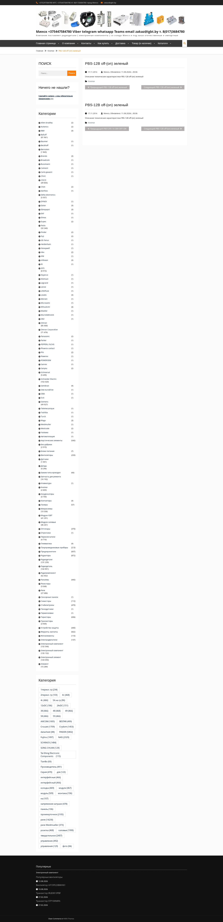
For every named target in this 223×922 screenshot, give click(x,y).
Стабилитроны (47, 605)
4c (66, 694)
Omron (44, 323)
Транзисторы (47, 621)
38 (44, 710)
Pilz (42, 352)
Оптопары (45, 529)
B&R (43, 130)
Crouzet (48, 726)
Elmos (43, 217)
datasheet (48, 732)
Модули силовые (48, 522)
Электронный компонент (52, 644)
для (61, 772)
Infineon (44, 260)
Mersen (44, 299)
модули (65, 788)
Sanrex (44, 364)
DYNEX (44, 201)
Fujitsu (47, 737)
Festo (43, 225)
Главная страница (46, 43)
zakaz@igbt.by (110, 2)
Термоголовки (47, 613)
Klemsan (44, 279)
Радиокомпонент (48, 573)
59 (57, 716)
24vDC (62, 705)
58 (44, 716)
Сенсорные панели (49, 597)
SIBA (43, 393)
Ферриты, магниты (49, 632)
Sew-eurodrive (47, 389)
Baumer (44, 141)
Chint (43, 176)
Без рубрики (46, 444)
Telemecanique (47, 408)
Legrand (44, 283)
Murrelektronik (47, 315)
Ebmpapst (45, 209)
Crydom (66, 726)
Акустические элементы (51, 440)
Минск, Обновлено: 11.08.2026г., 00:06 (120, 72)
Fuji (42, 236)
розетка (47, 830)
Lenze (43, 287)
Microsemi (45, 303)
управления (49, 846)
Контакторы (46, 500)
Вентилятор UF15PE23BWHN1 (50, 885)
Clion (43, 187)
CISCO (43, 180)
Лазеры (44, 504)
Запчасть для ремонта (51, 476)
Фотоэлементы (47, 636)
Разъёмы (45, 579)
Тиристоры (46, 617)
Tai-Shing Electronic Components (51, 755)
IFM (42, 256)
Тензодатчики (47, 609)
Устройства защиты (50, 628)
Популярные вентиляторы (49, 877)
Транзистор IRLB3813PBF (48, 893)
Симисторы (46, 601)
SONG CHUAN (50, 747)
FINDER (66, 732)
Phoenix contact (48, 348)
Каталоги (163, 43)
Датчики (45, 459)
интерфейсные (51, 777)
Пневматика (46, 543)
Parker (43, 340)
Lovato (43, 295)
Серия (46, 772)
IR (42, 264)
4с (44, 700)
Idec (43, 252)
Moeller (44, 311)
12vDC (46, 705)
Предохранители (48, 551)
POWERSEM (46, 360)
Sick (42, 397)
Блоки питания (47, 451)
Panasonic (45, 336)
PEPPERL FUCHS (47, 344)
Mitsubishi (45, 307)
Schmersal (45, 372)
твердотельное (51, 835)
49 (69, 710)
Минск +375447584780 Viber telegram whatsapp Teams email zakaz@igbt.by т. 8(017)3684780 (110, 31)
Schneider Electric (49, 379)
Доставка (120, 43)
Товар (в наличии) (141, 43)
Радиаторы (46, 555)
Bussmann (45, 164)
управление (49, 840)
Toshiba (44, 412)
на (44, 798)
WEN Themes (69, 918)
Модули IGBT (46, 515)
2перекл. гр (49, 694)
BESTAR (65, 721)
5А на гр (59, 700)
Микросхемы (46, 508)
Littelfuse (45, 291)
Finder (43, 232)
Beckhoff (44, 145)
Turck (43, 416)
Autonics (44, 126)
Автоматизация (48, 436)
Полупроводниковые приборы (54, 547)
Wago (43, 420)
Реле (43, 590)
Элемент (45, 664)
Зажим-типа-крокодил (51, 472)
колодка (47, 788)
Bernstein (45, 149)
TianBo (46, 761)
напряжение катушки (54, 803)
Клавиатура (46, 483)
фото (67, 846)
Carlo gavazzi (46, 172)
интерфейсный (51, 782)
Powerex (44, 356)
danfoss (44, 191)
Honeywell (45, 248)
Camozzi (44, 168)
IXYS (43, 268)
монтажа (65, 793)
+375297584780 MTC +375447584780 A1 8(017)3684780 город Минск (68, 2)
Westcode (45, 428)
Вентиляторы (47, 455)
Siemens (44, 401)
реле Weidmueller (52, 825)
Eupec (43, 221)
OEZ (42, 319)
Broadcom (45, 160)
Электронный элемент (51, 657)
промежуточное (52, 814)
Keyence (45, 275)
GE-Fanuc (45, 240)
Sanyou (44, 368)
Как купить (103, 43)
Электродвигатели (49, 640)
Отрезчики (46, 533)
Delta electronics (48, 195)
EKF (42, 213)
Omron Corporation (49, 329)
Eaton (43, 205)
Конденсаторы (47, 494)
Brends (44, 156)
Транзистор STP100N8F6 (48, 901)
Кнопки (91, 81)
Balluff (44, 134)
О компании (68, 43)
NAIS (63, 737)
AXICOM (48, 721)
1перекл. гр (49, 689)
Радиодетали (46, 559)
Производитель (51, 766)
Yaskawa (44, 432)
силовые (66, 830)
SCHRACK (48, 742)
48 (57, 710)
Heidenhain (46, 244)
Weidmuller (46, 424)
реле (47, 819)
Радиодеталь (46, 566)
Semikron (45, 385)
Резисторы (45, 583)
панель (47, 809)
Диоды (44, 466)
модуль (47, 793)
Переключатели (48, 537)
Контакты (86, 43)
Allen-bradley (47, 122)
